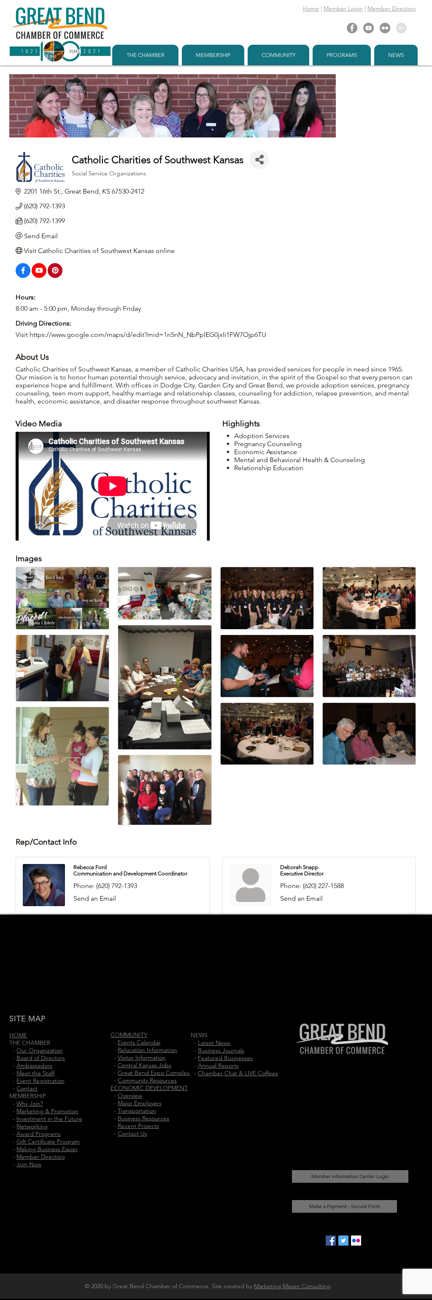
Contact (27, 1088)
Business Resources (143, 1118)
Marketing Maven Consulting (292, 1286)
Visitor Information (142, 1057)
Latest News (214, 1043)
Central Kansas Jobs (144, 1065)
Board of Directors (40, 1058)
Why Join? (29, 1103)
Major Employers (140, 1103)
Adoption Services (261, 436)
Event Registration (40, 1081)
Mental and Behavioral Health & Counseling (299, 460)
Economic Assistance (265, 452)
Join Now (28, 1164)
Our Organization (39, 1050)
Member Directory (391, 8)
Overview (130, 1095)
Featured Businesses (225, 1058)
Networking (32, 1126)
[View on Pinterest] (55, 276)
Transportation (137, 1110)
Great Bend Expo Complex (154, 1073)
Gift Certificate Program (48, 1141)
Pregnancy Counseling (268, 444)
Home (311, 8)
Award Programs (38, 1134)
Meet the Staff (35, 1073)
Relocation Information (147, 1050)
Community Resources (147, 1080)
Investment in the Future (49, 1118)
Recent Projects (138, 1126)
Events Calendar (139, 1042)
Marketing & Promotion (47, 1111)
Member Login (343, 8)
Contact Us (132, 1133)
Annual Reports (218, 1065)
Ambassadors (34, 1065)
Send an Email (94, 898)
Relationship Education (268, 468)
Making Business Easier (47, 1149)
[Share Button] (259, 159)
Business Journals (221, 1050)
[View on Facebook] (23, 276)
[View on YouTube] (39, 276)
